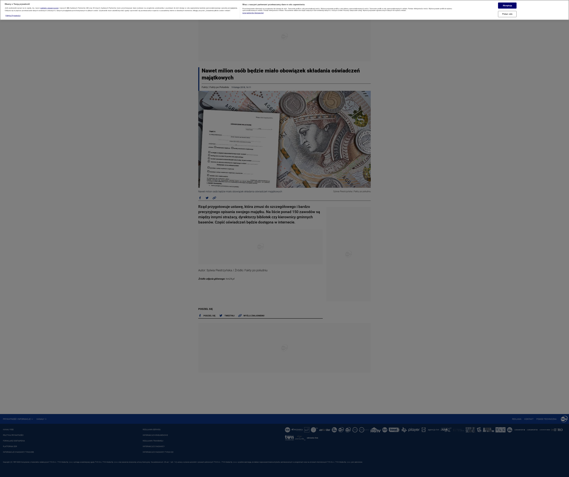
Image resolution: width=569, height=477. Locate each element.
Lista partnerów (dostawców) (253, 13)
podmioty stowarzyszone (49, 8)
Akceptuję (507, 5)
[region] (284, 10)
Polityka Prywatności (12, 15)
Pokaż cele (507, 14)
